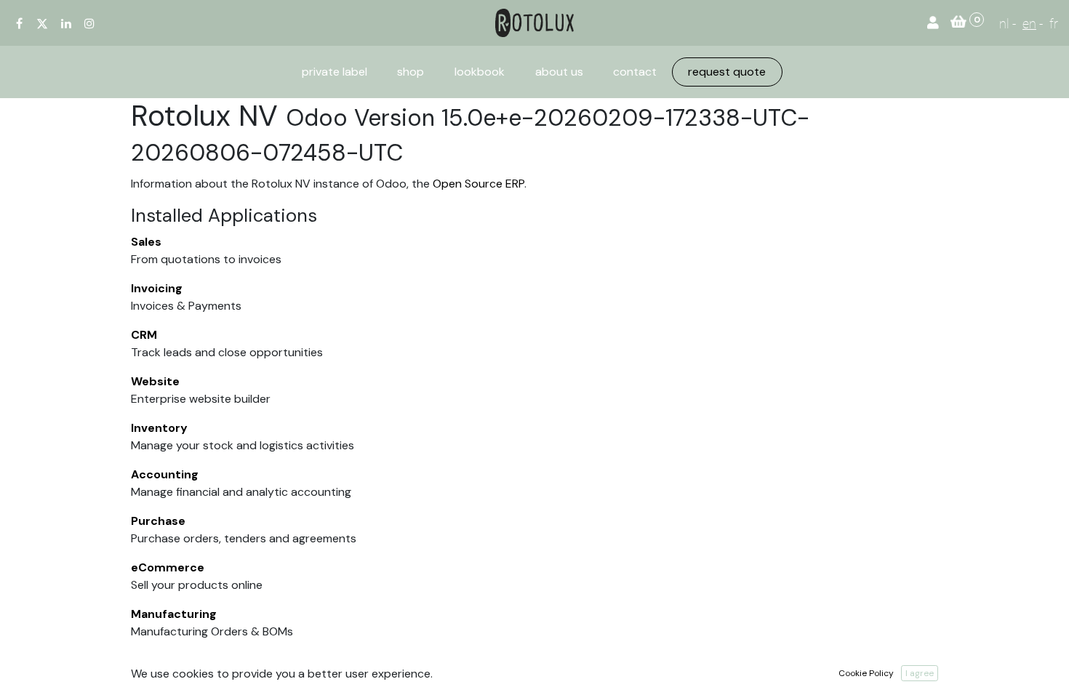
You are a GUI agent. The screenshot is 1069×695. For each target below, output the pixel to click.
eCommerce (167, 567)
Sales (146, 241)
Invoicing (157, 288)
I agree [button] (919, 673)
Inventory (159, 427)
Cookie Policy (866, 673)
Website (155, 381)
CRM (144, 334)
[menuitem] (335, 72)
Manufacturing (174, 614)
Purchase (158, 521)
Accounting (165, 474)
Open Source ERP (478, 183)
